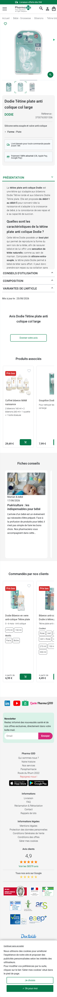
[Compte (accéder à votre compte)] (47, 8)
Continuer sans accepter (14, 946)
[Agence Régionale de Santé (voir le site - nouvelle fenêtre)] (41, 905)
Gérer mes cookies (28, 841)
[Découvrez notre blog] (41, 703)
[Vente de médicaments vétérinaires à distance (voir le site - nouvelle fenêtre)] (15, 905)
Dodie (9, 114)
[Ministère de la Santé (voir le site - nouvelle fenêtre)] (34, 891)
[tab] (11, 80)
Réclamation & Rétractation (28, 805)
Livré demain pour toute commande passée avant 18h (30, 145)
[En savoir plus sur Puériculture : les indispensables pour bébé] (26, 483)
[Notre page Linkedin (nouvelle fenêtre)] (7, 703)
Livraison (28, 798)
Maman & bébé (15, 496)
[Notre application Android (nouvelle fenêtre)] (38, 783)
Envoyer (45, 736)
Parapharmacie (28, 769)
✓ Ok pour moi (30, 988)
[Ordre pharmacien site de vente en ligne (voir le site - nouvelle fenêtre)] (48, 891)
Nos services (28, 765)
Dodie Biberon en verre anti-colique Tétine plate (17, 617)
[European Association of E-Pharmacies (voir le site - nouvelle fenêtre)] (38, 919)
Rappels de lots (28, 813)
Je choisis (30, 980)
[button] (4, 9)
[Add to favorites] (29, 371)
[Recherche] (41, 9)
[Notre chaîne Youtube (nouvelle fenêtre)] (16, 703)
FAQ (28, 802)
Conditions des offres (28, 837)
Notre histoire (28, 761)
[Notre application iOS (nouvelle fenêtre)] (18, 783)
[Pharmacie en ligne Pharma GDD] (22, 9)
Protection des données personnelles (28, 829)
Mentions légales (28, 825)
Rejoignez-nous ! (28, 776)
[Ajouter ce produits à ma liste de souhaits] (5, 24)
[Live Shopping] (25, 703)
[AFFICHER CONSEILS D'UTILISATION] (52, 273)
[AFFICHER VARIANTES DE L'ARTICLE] (52, 288)
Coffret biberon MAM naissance (16, 402)
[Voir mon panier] (53, 8)
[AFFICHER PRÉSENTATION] (52, 177)
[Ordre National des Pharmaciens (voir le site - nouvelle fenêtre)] (28, 905)
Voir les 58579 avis (28, 866)
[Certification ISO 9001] (15, 891)
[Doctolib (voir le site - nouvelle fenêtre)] (28, 936)
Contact (29, 809)
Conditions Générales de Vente (28, 833)
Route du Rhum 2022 (28, 773)
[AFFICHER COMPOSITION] (52, 280)
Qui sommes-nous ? (28, 758)
